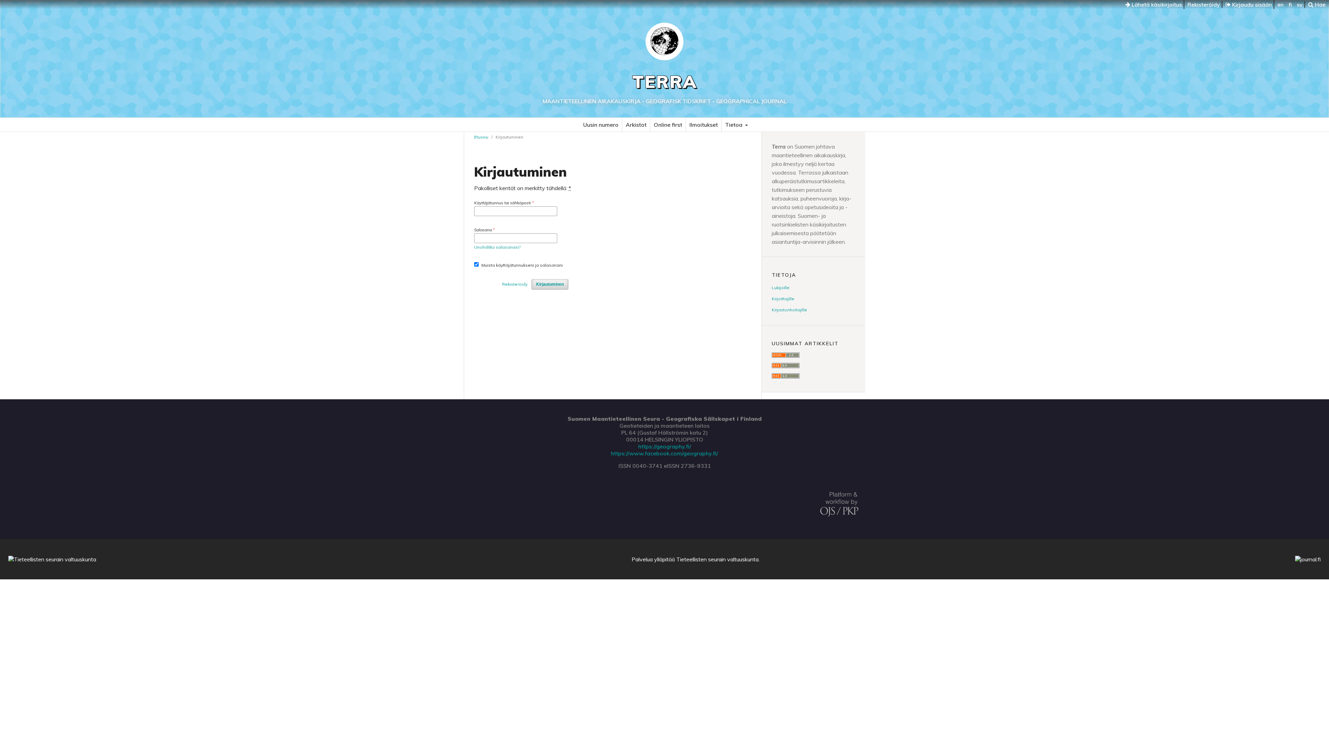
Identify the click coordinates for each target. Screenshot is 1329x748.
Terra (664, 81)
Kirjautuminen (550, 284)
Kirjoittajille (783, 298)
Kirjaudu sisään (1251, 4)
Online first (668, 124)
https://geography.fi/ (664, 446)
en (1280, 4)
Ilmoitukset (703, 124)
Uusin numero (600, 124)
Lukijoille (780, 287)
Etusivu (481, 137)
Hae (1319, 4)
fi (1290, 4)
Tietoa (734, 124)
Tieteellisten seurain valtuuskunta (717, 559)
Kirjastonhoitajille (789, 309)
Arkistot (636, 124)
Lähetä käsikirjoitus (1156, 4)
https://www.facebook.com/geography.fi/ (664, 453)
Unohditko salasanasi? (497, 247)
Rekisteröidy (1203, 4)
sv (1300, 4)
